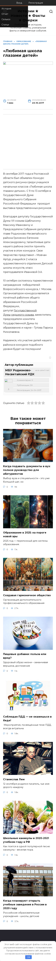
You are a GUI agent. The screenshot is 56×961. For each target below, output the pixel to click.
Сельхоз (6, 19)
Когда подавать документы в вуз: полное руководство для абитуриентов (26, 470)
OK (28, 957)
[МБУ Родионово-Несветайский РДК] (8, 383)
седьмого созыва (22, 314)
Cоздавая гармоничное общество (27, 595)
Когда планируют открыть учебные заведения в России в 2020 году (25, 904)
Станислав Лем (14, 779)
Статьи (5, 24)
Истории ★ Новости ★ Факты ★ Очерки (28, 15)
